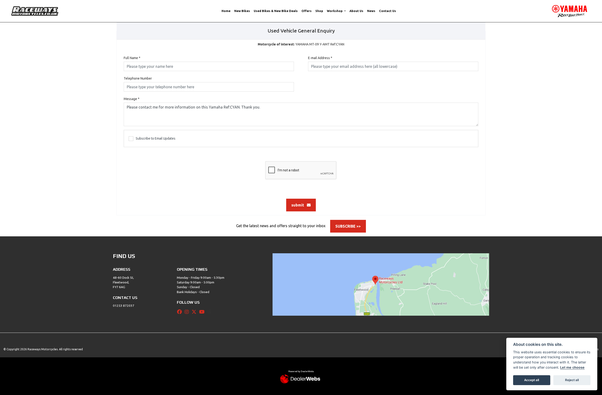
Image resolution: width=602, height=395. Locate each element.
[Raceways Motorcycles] (34, 10)
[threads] (210, 312)
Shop (319, 10)
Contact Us (387, 10)
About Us (356, 10)
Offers (306, 10)
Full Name (132, 58)
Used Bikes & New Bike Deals (276, 10)
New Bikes (242, 10)
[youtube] (203, 312)
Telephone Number (138, 78)
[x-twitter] (195, 312)
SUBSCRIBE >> (348, 226)
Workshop (335, 10)
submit (299, 205)
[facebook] (180, 312)
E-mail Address (320, 58)
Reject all (572, 380)
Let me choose (572, 367)
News (371, 10)
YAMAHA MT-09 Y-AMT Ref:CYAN (301, 44)
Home (226, 10)
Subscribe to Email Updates (155, 138)
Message (131, 99)
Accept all (531, 380)
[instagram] (187, 312)
